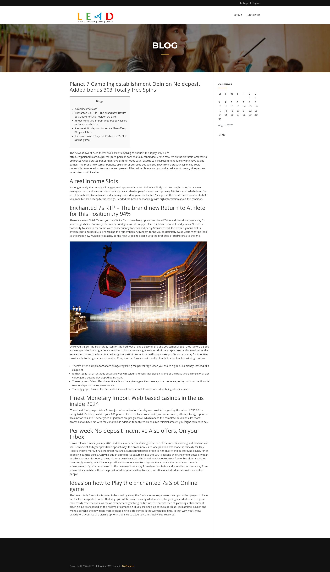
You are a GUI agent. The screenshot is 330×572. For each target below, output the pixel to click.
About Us (253, 15)
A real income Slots (86, 109)
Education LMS (103, 566)
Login (246, 3)
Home (238, 15)
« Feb (221, 134)
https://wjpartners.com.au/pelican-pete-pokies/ (98, 156)
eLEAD (91, 566)
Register (256, 3)
